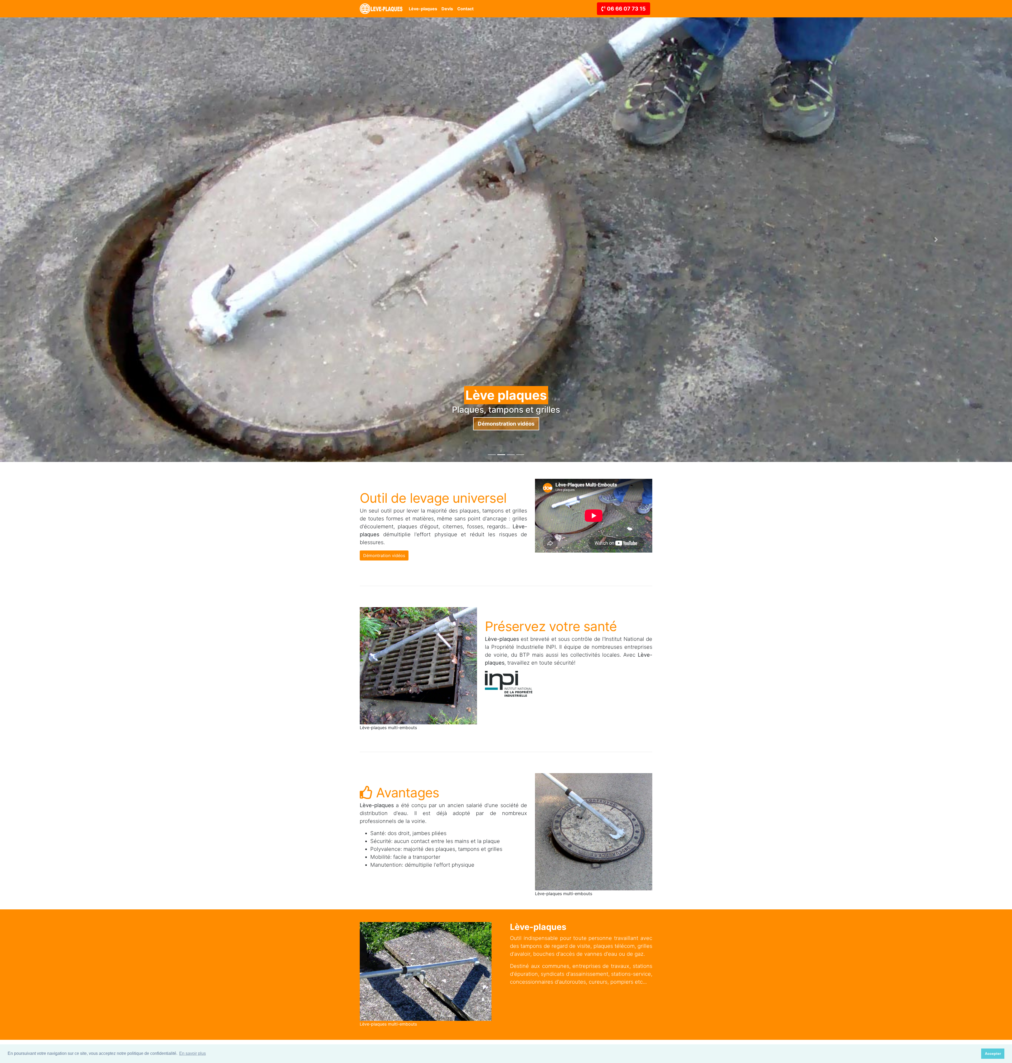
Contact (465, 8)
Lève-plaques (423, 8)
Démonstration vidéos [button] (506, 424)
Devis (447, 8)
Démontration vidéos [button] (384, 555)
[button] (76, 239)
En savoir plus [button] (192, 1053)
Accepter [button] (993, 1053)
